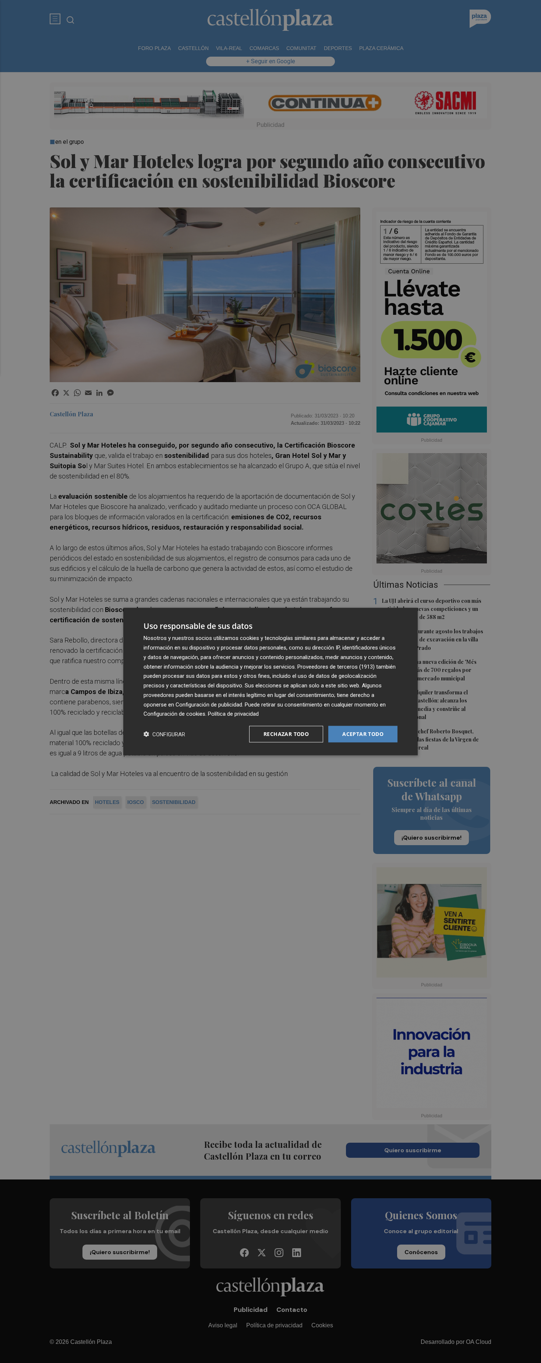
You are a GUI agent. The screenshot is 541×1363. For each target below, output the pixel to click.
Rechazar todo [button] (286, 733)
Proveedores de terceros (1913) (336, 666)
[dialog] (270, 681)
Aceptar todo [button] (362, 733)
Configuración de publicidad (209, 704)
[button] (164, 734)
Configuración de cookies (174, 714)
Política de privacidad (233, 714)
